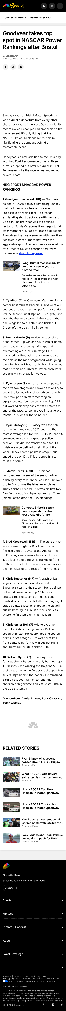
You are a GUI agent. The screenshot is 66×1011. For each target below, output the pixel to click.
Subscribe (10, 887)
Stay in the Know (12, 875)
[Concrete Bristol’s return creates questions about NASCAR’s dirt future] (11, 510)
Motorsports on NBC (40, 17)
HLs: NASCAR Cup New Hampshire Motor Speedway (40, 791)
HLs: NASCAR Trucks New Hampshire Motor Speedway (40, 806)
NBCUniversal (21, 986)
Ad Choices (38, 979)
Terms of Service (47, 981)
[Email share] (21, 67)
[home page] (14, 6)
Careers (17, 976)
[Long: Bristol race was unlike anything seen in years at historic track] (11, 266)
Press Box (26, 979)
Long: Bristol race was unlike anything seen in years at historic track (41, 266)
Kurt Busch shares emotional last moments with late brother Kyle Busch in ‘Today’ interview (42, 821)
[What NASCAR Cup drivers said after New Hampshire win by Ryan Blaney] (11, 777)
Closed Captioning (31, 976)
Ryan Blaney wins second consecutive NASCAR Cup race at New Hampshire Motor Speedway (42, 760)
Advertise (7, 976)
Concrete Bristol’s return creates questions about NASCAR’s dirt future (38, 511)
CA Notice (33, 981)
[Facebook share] (5, 67)
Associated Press (30, 765)
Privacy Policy (52, 979)
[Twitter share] (13, 67)
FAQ (44, 976)
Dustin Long (27, 291)
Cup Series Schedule (15, 17)
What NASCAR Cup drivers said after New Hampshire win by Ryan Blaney (41, 775)
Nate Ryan (27, 780)
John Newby (12, 55)
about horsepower (31, 253)
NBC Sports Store (11, 979)
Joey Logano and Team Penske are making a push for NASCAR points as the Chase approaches (42, 836)
